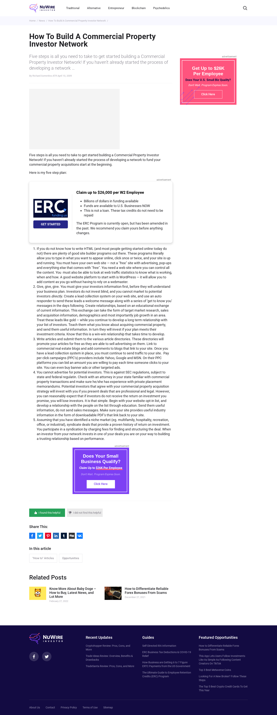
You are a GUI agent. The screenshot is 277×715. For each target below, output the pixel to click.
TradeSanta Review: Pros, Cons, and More (110, 666)
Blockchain (139, 8)
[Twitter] (46, 656)
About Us (34, 707)
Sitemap (108, 707)
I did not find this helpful (87, 512)
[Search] (245, 8)
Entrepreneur (116, 8)
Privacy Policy (69, 707)
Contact (50, 707)
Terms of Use (90, 707)
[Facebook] (34, 656)
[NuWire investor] (42, 8)
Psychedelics (161, 8)
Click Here (101, 484)
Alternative (94, 8)
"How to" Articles (43, 558)
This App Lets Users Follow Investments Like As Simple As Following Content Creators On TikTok (222, 659)
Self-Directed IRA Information (159, 645)
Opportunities (70, 558)
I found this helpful (49, 512)
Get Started (50, 224)
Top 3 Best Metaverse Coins (215, 669)
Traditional (73, 8)
